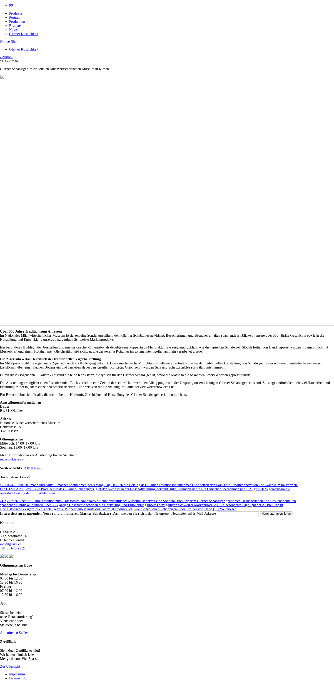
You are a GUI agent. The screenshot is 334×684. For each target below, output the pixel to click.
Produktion (17, 21)
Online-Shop (9, 41)
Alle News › (33, 468)
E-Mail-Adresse (205, 513)
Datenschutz (18, 678)
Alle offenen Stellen (14, 633)
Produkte (15, 13)
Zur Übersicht (10, 666)
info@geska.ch (11, 544)
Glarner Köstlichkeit (23, 34)
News (13, 30)
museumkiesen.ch (12, 459)
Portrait (14, 17)
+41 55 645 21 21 (13, 548)
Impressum (17, 674)
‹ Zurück (6, 57)
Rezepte (15, 26)
